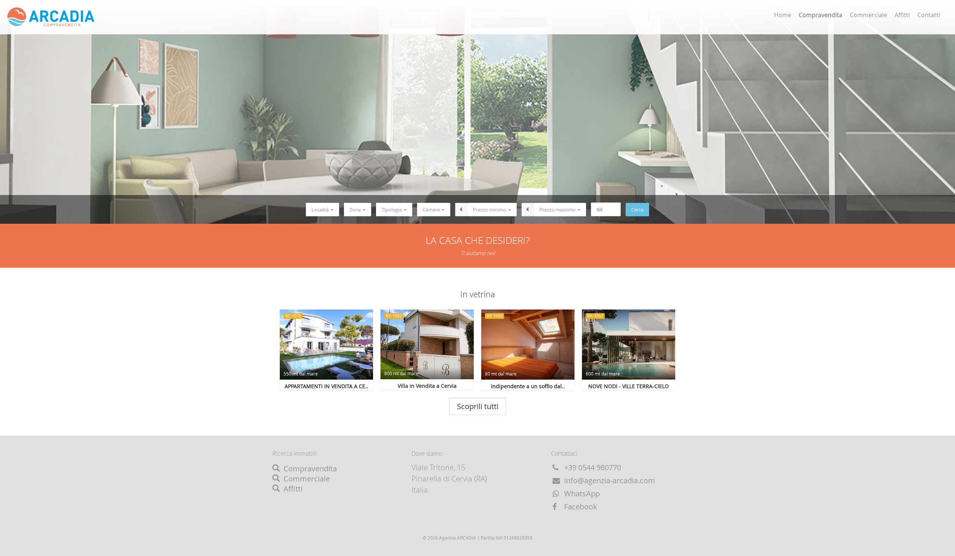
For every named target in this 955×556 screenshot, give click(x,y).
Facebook (579, 507)
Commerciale (868, 15)
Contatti (928, 15)
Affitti (902, 15)
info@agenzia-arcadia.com (608, 480)
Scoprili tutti (477, 406)
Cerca (637, 209)
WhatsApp (581, 494)
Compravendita (309, 469)
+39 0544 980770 (591, 467)
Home (782, 15)
